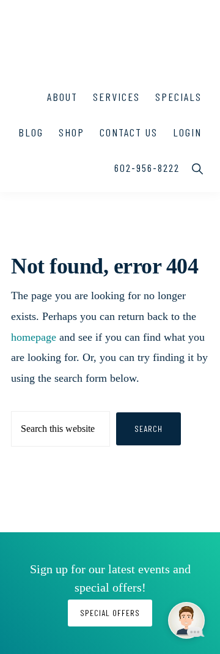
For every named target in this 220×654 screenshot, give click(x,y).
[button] (198, 167)
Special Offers (110, 613)
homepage (33, 337)
